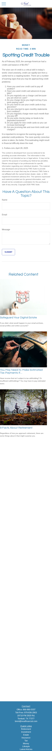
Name (4, 200)
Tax (26, 741)
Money (26, 743)
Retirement (26, 729)
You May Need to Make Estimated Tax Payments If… (21, 371)
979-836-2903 (30, 713)
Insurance (26, 738)
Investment (26, 732)
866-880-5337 (29, 709)
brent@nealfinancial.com (26, 721)
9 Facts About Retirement (16, 427)
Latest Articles (26, 749)
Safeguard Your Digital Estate (18, 317)
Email (4, 215)
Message (6, 229)
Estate (26, 735)
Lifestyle (26, 746)
